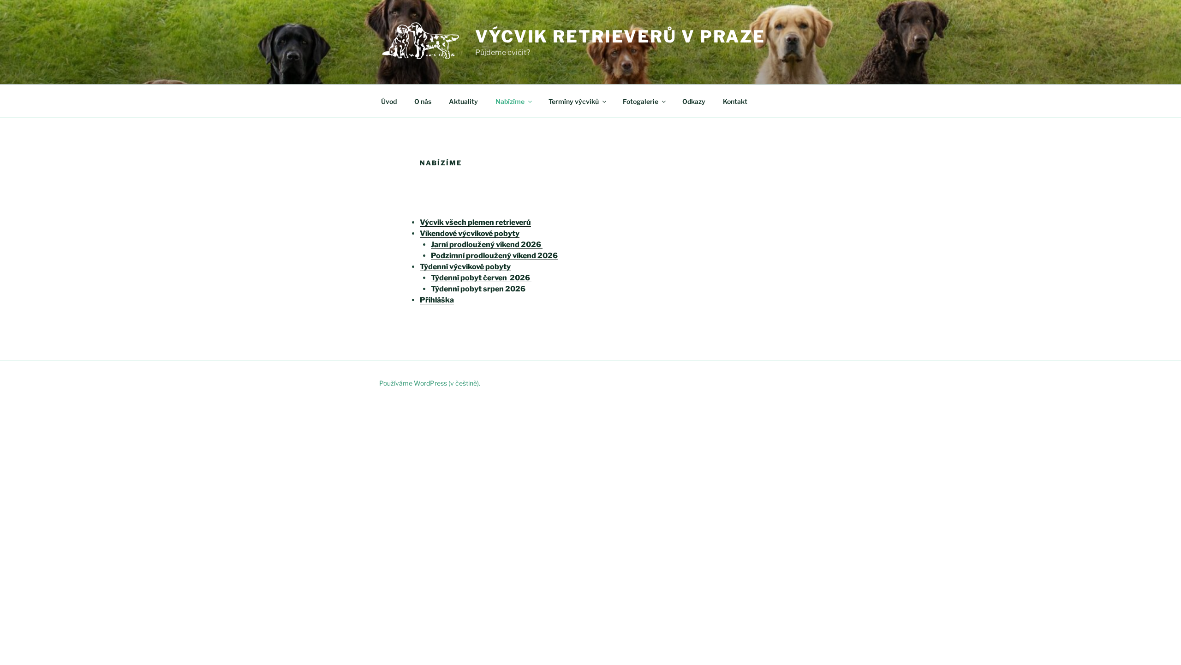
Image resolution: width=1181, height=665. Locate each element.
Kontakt (735, 101)
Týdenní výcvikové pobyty (465, 266)
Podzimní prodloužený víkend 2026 (494, 255)
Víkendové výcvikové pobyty (469, 233)
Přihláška (437, 300)
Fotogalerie (640, 101)
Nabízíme (510, 101)
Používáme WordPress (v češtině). (429, 383)
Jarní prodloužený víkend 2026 (487, 244)
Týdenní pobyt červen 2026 (481, 277)
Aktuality (463, 101)
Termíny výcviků (574, 101)
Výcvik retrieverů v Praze (620, 36)
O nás (422, 101)
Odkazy (693, 101)
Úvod (389, 101)
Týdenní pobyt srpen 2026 (479, 288)
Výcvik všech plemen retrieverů (475, 222)
